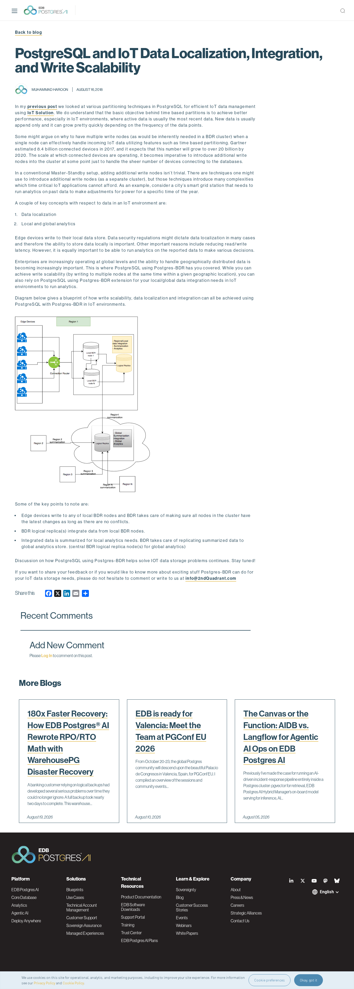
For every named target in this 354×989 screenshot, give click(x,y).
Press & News (242, 897)
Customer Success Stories (192, 907)
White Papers (187, 933)
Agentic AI (19, 913)
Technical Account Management (81, 907)
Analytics (19, 905)
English (327, 891)
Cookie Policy (73, 983)
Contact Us (240, 920)
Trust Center (131, 932)
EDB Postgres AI (25, 889)
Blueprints (74, 889)
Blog (179, 897)
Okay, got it (308, 980)
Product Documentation (141, 897)
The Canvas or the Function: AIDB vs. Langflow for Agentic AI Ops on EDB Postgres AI (280, 737)
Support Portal (133, 917)
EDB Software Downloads (133, 907)
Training (127, 925)
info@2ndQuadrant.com (211, 578)
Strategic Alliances (246, 913)
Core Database (24, 897)
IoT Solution (40, 112)
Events (182, 917)
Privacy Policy (44, 983)
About (236, 889)
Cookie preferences (269, 980)
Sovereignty (186, 889)
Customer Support (81, 917)
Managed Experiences (85, 933)
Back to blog (28, 32)
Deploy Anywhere (26, 920)
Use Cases (75, 897)
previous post (42, 106)
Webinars (184, 925)
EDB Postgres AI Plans (139, 940)
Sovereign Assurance (84, 925)
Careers (237, 905)
